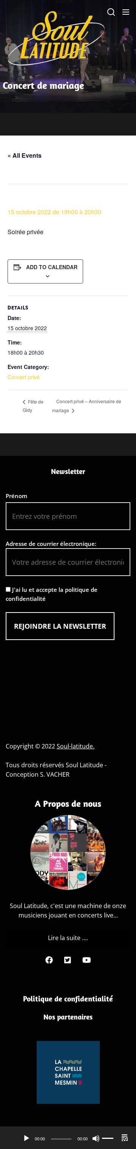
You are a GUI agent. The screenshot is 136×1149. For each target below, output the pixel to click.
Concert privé (24, 377)
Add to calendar (51, 267)
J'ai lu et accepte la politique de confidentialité (51, 594)
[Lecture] (26, 1138)
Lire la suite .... (68, 938)
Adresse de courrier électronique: (51, 543)
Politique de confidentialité (68, 998)
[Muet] (96, 1138)
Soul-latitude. (75, 746)
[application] (68, 1138)
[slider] (112, 1138)
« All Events (25, 155)
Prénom (16, 496)
